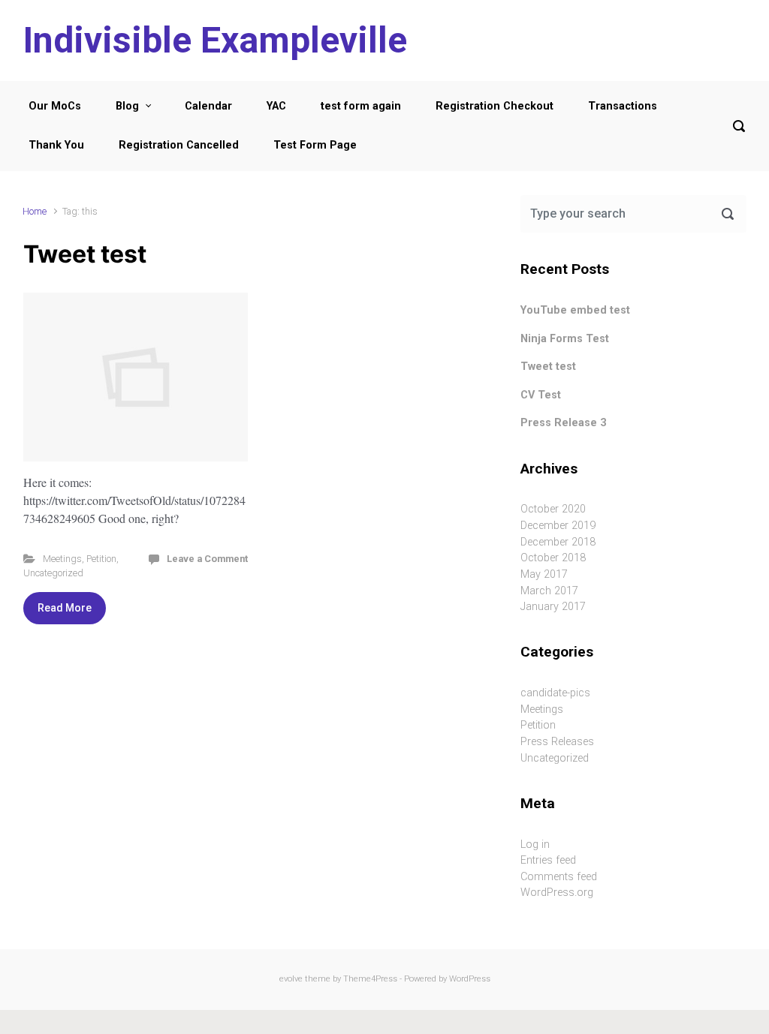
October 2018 (553, 558)
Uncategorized (53, 573)
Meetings (62, 558)
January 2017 (553, 606)
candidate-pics (555, 693)
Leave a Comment (207, 558)
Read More (65, 608)
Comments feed (558, 876)
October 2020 (553, 509)
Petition (101, 558)
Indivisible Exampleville (215, 40)
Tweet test (84, 254)
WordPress (469, 979)
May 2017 (544, 574)
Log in (535, 844)
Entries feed (548, 860)
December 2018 (558, 542)
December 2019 (558, 525)
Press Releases (557, 741)
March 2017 (549, 591)
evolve (291, 979)
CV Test (540, 395)
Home (35, 211)
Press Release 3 (563, 422)
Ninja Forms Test (564, 338)
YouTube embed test (575, 310)
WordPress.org (556, 892)
